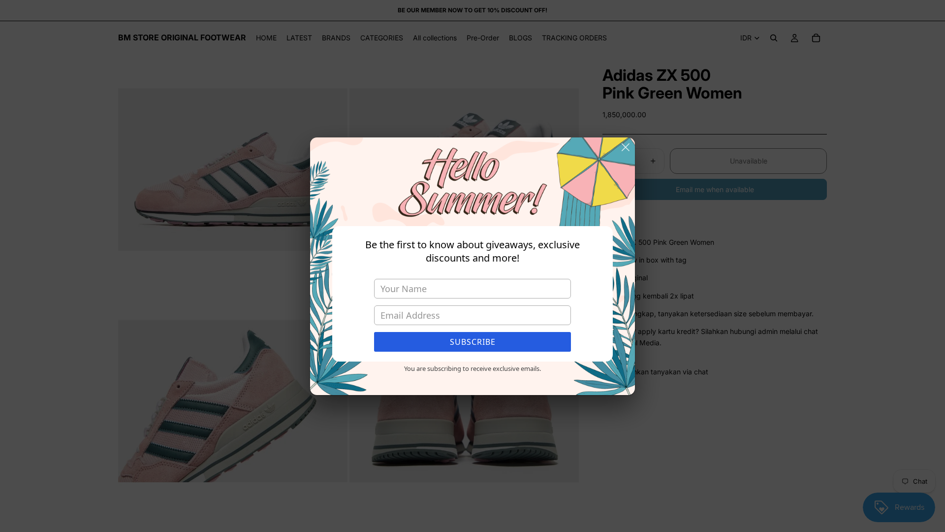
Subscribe (473, 341)
